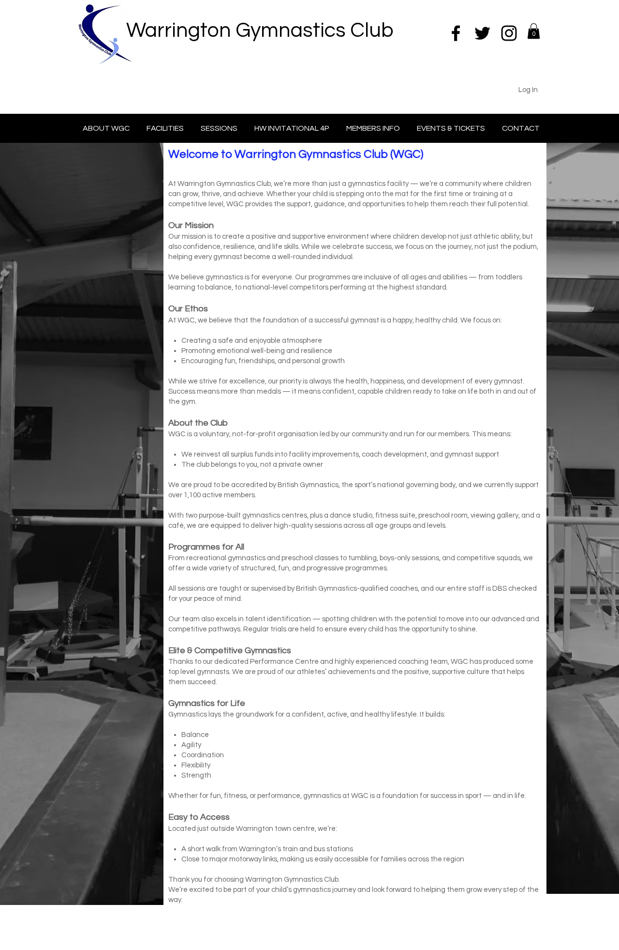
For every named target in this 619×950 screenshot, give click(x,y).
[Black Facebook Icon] (455, 33)
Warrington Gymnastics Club (260, 30)
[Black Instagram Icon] (509, 33)
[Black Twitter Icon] (482, 33)
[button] (533, 31)
